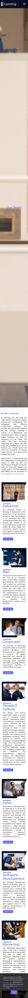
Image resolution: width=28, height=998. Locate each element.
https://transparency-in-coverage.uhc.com (12, 473)
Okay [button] (14, 992)
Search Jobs (8, 539)
